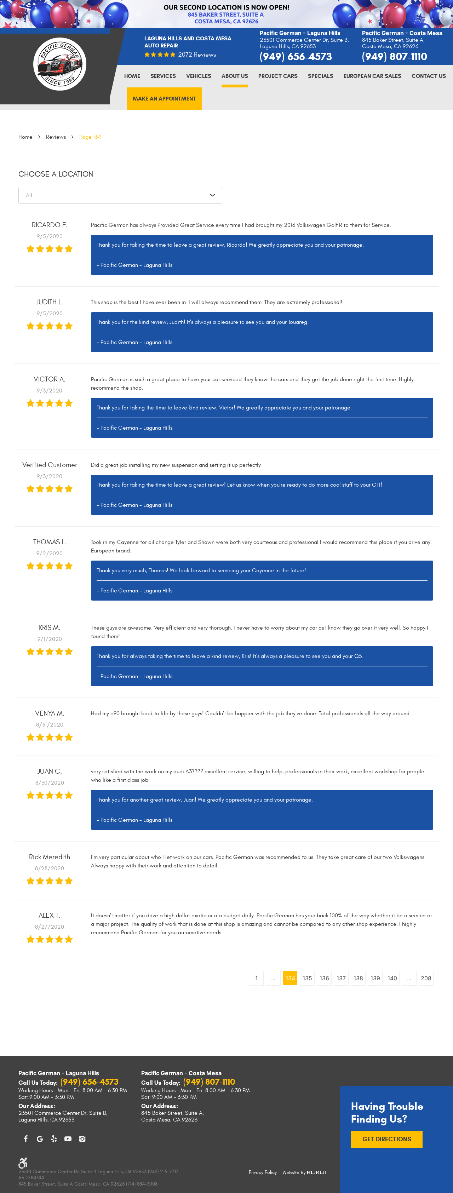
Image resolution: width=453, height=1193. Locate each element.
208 (426, 978)
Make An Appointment (164, 98)
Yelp (54, 1139)
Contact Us (429, 76)
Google (40, 1139)
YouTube (68, 1139)
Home (132, 76)
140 (392, 978)
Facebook (25, 1139)
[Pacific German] (59, 60)
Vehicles (198, 76)
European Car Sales (372, 76)
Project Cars (278, 76)
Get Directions (386, 1139)
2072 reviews (197, 55)
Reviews (56, 137)
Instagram (82, 1139)
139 (375, 978)
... (273, 978)
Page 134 (90, 137)
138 (358, 978)
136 (324, 978)
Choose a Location (55, 174)
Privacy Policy (263, 1172)
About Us (235, 76)
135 (307, 978)
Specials (320, 76)
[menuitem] (132, 76)
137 (341, 978)
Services (163, 76)
